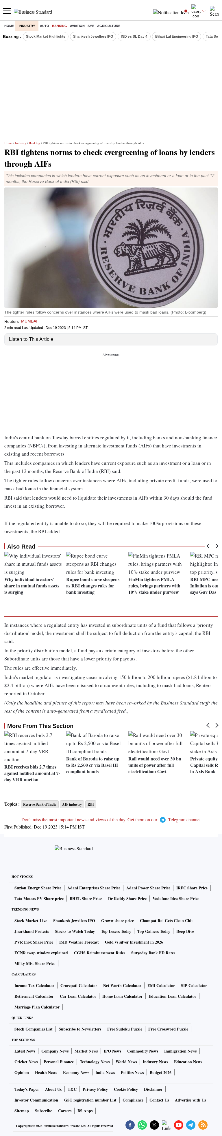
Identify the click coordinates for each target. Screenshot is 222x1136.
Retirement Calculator (34, 996)
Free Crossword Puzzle (168, 1029)
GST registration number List (90, 1100)
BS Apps (84, 1111)
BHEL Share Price (86, 898)
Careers (64, 1111)
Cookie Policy (126, 1089)
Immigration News (180, 1051)
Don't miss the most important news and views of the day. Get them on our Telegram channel (111, 819)
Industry (27, 26)
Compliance (133, 1100)
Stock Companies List (33, 1029)
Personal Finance (59, 1062)
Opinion (21, 1072)
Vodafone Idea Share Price (176, 898)
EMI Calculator (161, 985)
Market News (86, 1051)
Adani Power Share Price (148, 888)
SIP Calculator (194, 985)
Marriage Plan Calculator (37, 1007)
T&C (72, 1089)
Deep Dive (185, 931)
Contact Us (159, 1100)
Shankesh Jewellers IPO (93, 36)
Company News (55, 1051)
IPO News (112, 1051)
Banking (59, 26)
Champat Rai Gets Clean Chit (166, 920)
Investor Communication (36, 1100)
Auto (44, 26)
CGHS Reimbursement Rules (99, 953)
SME (91, 26)
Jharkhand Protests (31, 931)
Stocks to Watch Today (75, 931)
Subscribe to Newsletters (80, 1029)
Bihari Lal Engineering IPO (176, 36)
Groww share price (117, 920)
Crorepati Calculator (78, 985)
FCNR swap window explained (41, 953)
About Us (53, 1089)
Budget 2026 (160, 1072)
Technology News (95, 1062)
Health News (46, 1072)
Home (9, 26)
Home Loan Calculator (122, 996)
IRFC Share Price (192, 888)
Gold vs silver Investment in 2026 (134, 942)
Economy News (76, 1072)
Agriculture (108, 26)
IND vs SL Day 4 (134, 36)
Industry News (155, 1062)
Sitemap (21, 1111)
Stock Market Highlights (45, 36)
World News (126, 1062)
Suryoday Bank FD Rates (153, 953)
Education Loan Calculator (172, 996)
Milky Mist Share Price (34, 963)
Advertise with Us (190, 1100)
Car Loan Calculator (78, 996)
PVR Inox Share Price (33, 942)
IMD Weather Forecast (79, 942)
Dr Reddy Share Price (127, 898)
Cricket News (26, 1062)
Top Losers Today (116, 931)
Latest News (24, 1051)
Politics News (132, 1072)
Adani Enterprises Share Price (93, 888)
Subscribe (43, 1111)
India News (105, 1072)
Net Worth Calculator (122, 985)
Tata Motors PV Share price (39, 898)
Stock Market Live (30, 920)
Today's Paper (26, 1089)
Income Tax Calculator (34, 985)
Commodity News (142, 1051)
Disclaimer (153, 1089)
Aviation (77, 26)
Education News (188, 1062)
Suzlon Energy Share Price (37, 888)
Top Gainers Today (153, 931)
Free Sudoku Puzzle (124, 1029)
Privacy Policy (95, 1089)
